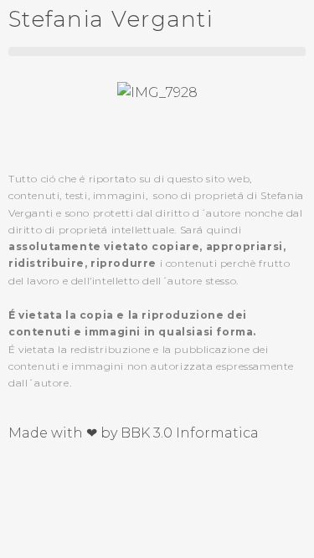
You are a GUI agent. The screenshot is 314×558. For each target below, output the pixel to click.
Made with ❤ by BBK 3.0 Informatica (133, 433)
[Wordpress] (120, 478)
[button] (157, 51)
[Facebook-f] (29, 478)
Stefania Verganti (110, 19)
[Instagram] (74, 478)
